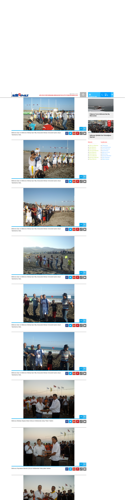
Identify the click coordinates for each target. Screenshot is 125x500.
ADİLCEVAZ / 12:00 (60, 2)
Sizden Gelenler (105, 45)
